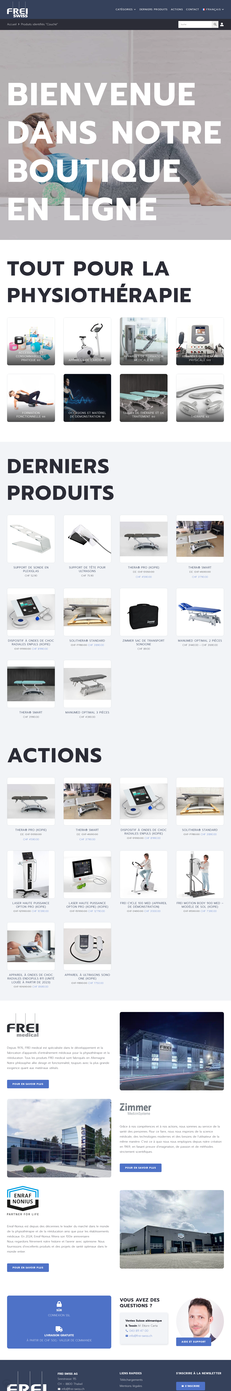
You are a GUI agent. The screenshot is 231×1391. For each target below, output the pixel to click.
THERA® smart (31, 712)
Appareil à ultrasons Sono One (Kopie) (87, 977)
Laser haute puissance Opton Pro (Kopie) (31, 905)
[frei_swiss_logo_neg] (17, 9)
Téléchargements (131, 1380)
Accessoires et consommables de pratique (31, 356)
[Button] (222, 24)
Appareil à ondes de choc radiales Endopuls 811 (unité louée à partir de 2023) (31, 979)
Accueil (11, 24)
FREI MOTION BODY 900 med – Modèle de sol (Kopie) (200, 905)
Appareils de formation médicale (143, 358)
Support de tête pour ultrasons (87, 569)
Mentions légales (131, 1386)
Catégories (124, 9)
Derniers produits (154, 9)
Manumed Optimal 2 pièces (200, 640)
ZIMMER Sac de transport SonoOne (144, 642)
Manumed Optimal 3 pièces (87, 712)
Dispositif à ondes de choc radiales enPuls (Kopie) (31, 642)
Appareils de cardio (87, 360)
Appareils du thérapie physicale (200, 358)
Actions (177, 9)
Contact (192, 9)
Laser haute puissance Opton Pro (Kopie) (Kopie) (87, 905)
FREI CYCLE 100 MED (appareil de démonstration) (143, 905)
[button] (213, 9)
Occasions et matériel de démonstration (87, 415)
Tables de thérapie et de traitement (143, 415)
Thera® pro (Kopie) (143, 567)
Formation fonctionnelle (31, 415)
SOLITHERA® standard (87, 640)
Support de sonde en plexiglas (31, 569)
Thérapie (200, 416)
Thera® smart (200, 567)
